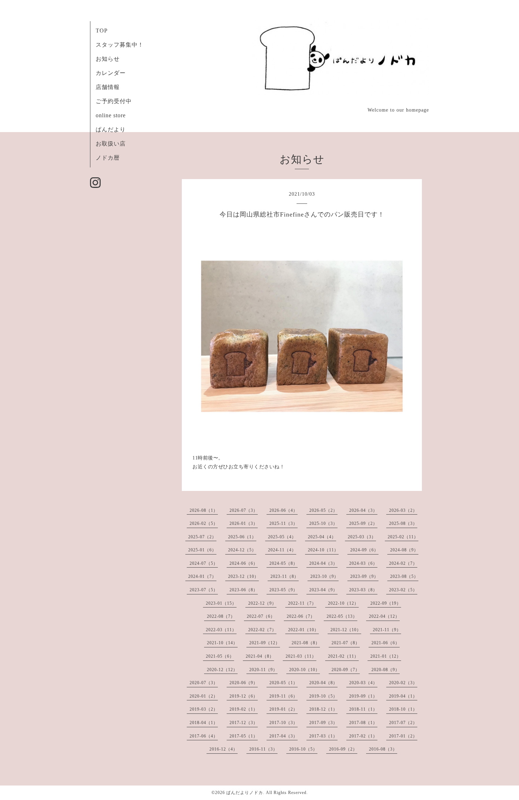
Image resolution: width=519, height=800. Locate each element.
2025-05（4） (282, 536)
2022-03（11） (221, 629)
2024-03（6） (363, 563)
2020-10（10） (304, 669)
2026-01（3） (243, 523)
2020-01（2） (204, 696)
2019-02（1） (243, 709)
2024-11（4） (282, 549)
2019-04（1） (403, 696)
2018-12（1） (323, 709)
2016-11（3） (263, 749)
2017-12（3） (243, 722)
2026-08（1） (204, 510)
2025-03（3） (362, 536)
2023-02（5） (403, 589)
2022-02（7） (262, 629)
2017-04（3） (283, 736)
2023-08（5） (404, 576)
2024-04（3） (323, 563)
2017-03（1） (323, 736)
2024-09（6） (364, 549)
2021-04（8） (260, 656)
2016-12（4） (223, 749)
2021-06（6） (385, 642)
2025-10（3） (323, 523)
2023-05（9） (283, 589)
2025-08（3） (403, 523)
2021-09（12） (264, 642)
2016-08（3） (383, 749)
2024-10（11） (323, 549)
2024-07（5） (204, 563)
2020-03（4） (363, 682)
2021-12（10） (345, 629)
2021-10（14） (222, 642)
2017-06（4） (204, 736)
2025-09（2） (363, 523)
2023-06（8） (243, 589)
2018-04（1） (204, 722)
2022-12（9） (262, 603)
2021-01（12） (385, 656)
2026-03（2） (403, 510)
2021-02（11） (343, 656)
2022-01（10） (303, 629)
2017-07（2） (403, 722)
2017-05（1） (243, 736)
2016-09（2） (343, 749)
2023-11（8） (284, 576)
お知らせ (108, 59)
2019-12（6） (243, 696)
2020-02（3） (403, 682)
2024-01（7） (202, 576)
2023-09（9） (364, 576)
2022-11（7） (302, 603)
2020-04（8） (323, 682)
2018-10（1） (403, 709)
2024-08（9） (404, 549)
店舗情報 (108, 87)
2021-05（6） (220, 656)
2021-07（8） (346, 642)
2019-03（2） (204, 709)
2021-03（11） (301, 656)
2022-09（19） (385, 603)
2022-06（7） (301, 616)
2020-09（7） (346, 669)
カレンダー (111, 73)
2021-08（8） (306, 642)
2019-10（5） (323, 696)
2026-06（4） (283, 510)
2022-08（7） (221, 616)
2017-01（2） (403, 736)
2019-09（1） (363, 696)
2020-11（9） (263, 669)
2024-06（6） (243, 563)
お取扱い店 (111, 144)
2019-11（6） (283, 696)
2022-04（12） (384, 616)
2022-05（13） (342, 616)
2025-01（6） (202, 549)
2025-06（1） (242, 536)
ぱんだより (111, 129)
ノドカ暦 (108, 158)
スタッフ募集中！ (120, 45)
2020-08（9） (385, 669)
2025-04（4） (322, 536)
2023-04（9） (323, 589)
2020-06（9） (243, 682)
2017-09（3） (323, 722)
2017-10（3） (283, 722)
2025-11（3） (283, 523)
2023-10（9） (324, 576)
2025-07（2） (202, 536)
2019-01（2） (283, 709)
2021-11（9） (387, 629)
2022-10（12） (343, 603)
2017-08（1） (363, 722)
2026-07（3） (243, 510)
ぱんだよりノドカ (244, 792)
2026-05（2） (323, 510)
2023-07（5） (204, 589)
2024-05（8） (283, 563)
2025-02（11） (403, 536)
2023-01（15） (221, 603)
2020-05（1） (283, 682)
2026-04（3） (363, 510)
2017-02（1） (363, 736)
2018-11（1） (363, 709)
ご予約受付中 (114, 101)
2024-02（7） (403, 563)
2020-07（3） (204, 682)
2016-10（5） (303, 749)
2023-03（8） (363, 589)
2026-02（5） (204, 523)
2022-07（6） (261, 616)
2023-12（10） (243, 576)
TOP (102, 31)
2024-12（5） (242, 549)
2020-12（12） (222, 669)
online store (111, 115)
